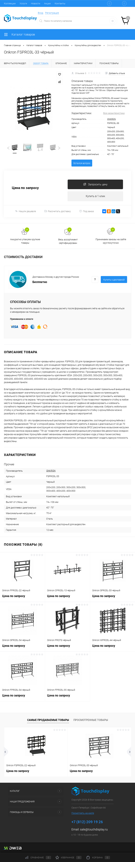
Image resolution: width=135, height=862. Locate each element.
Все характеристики (114, 113)
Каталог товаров (23, 34)
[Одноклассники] (109, 211)
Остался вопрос (81, 163)
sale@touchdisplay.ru (94, 829)
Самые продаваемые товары (48, 720)
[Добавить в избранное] (60, 74)
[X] (118, 211)
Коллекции (10, 3)
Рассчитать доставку (59, 211)
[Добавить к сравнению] (60, 82)
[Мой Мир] (113, 211)
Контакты (60, 3)
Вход (40, 13)
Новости (35, 3)
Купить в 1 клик (95, 196)
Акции (47, 3)
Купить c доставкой (114, 279)
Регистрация (52, 13)
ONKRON (111, 119)
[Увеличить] (34, 110)
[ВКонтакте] (104, 211)
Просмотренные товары (90, 720)
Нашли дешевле (27, 211)
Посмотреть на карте (82, 813)
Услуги (23, 3)
